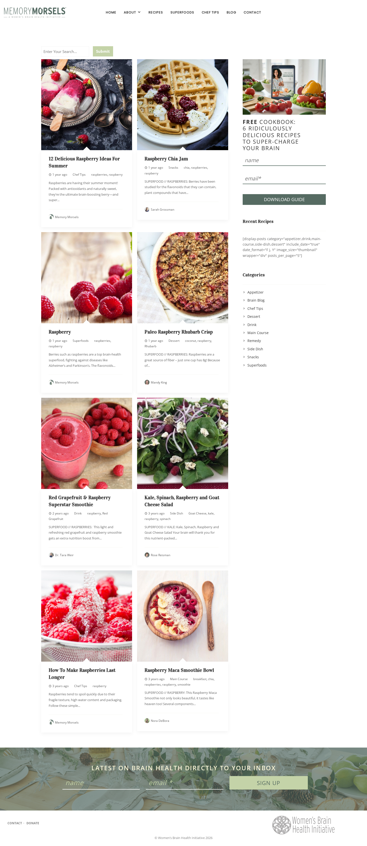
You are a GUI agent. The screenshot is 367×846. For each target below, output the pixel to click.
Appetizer (255, 292)
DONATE (32, 823)
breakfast (199, 679)
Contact (14, 823)
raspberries (99, 174)
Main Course (179, 679)
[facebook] (342, 12)
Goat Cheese (197, 513)
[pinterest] (359, 12)
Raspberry (60, 332)
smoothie (184, 684)
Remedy (254, 340)
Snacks (173, 167)
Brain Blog (256, 300)
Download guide (284, 199)
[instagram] (351, 12)
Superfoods (81, 341)
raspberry (116, 174)
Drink (78, 513)
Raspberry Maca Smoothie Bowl (179, 670)
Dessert (174, 341)
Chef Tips (79, 174)
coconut (190, 341)
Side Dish (176, 513)
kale (211, 513)
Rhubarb (150, 346)
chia (186, 167)
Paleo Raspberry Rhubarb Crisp (179, 332)
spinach (165, 519)
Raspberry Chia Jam (166, 159)
